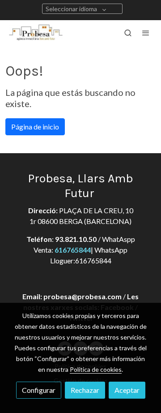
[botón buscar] (128, 33)
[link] (36, 32)
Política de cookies (96, 369)
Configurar (38, 390)
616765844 (73, 249)
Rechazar (85, 390)
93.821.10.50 (76, 239)
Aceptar (127, 390)
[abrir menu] (146, 33)
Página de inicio (35, 126)
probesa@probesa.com (82, 296)
